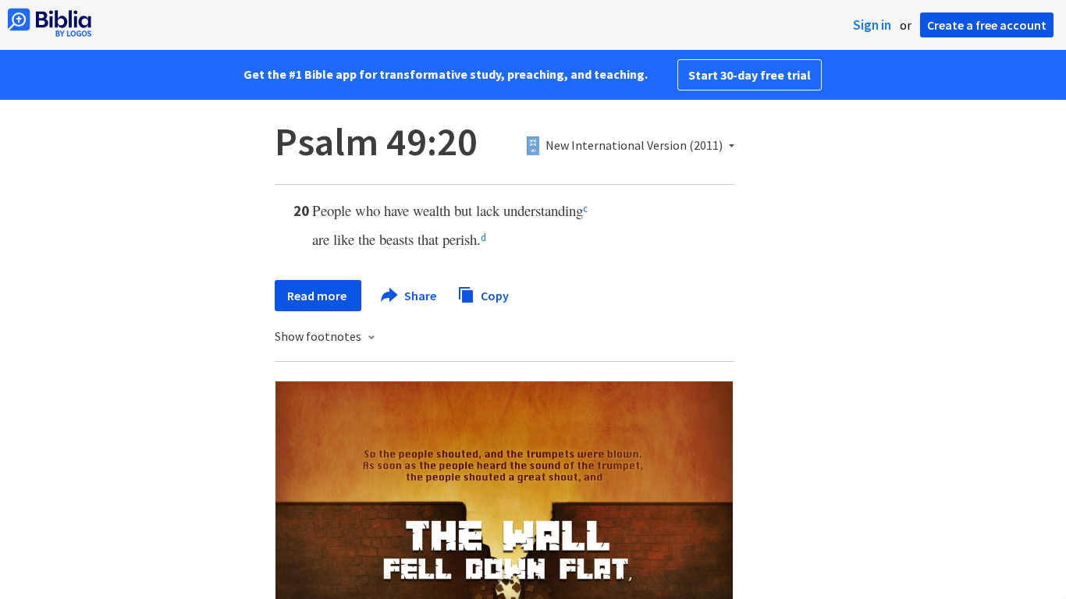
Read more (318, 295)
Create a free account (986, 25)
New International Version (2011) (634, 146)
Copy (493, 295)
